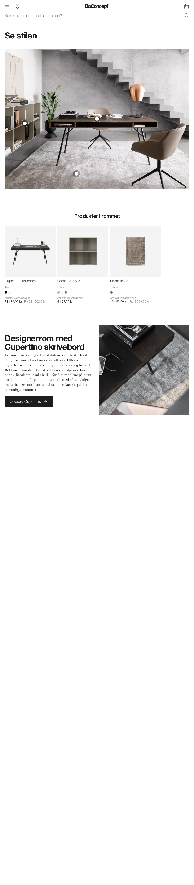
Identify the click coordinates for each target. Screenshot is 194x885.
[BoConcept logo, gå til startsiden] (96, 6)
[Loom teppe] (135, 251)
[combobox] (97, 16)
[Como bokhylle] (82, 251)
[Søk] (187, 15)
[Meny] (7, 6)
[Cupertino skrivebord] (30, 251)
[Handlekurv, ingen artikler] (186, 6)
